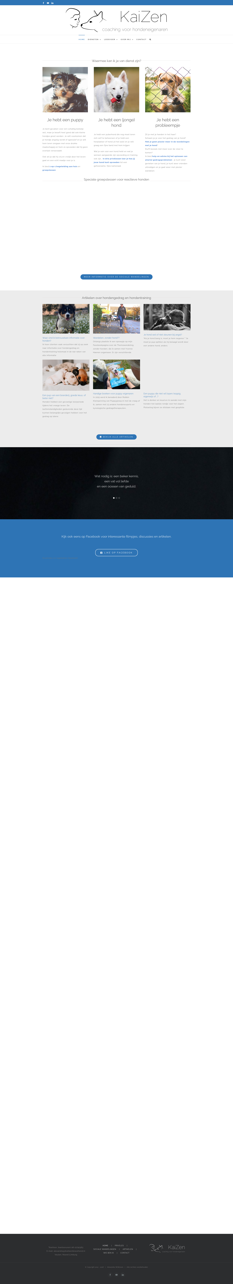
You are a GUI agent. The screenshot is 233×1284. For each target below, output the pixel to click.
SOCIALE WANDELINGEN (104, 1249)
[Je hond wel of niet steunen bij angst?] (167, 317)
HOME (105, 1246)
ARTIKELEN (128, 1249)
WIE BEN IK (108, 1253)
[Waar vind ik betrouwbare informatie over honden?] (65, 319)
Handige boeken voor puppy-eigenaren (113, 393)
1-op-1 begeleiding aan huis (63, 166)
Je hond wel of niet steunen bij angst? (163, 334)
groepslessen (49, 170)
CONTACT (124, 1253)
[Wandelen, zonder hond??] (116, 319)
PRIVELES (119, 1246)
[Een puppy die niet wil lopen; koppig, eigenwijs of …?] (167, 374)
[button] (150, 39)
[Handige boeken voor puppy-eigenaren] (116, 374)
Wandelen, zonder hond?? (106, 338)
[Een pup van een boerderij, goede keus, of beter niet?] (65, 375)
